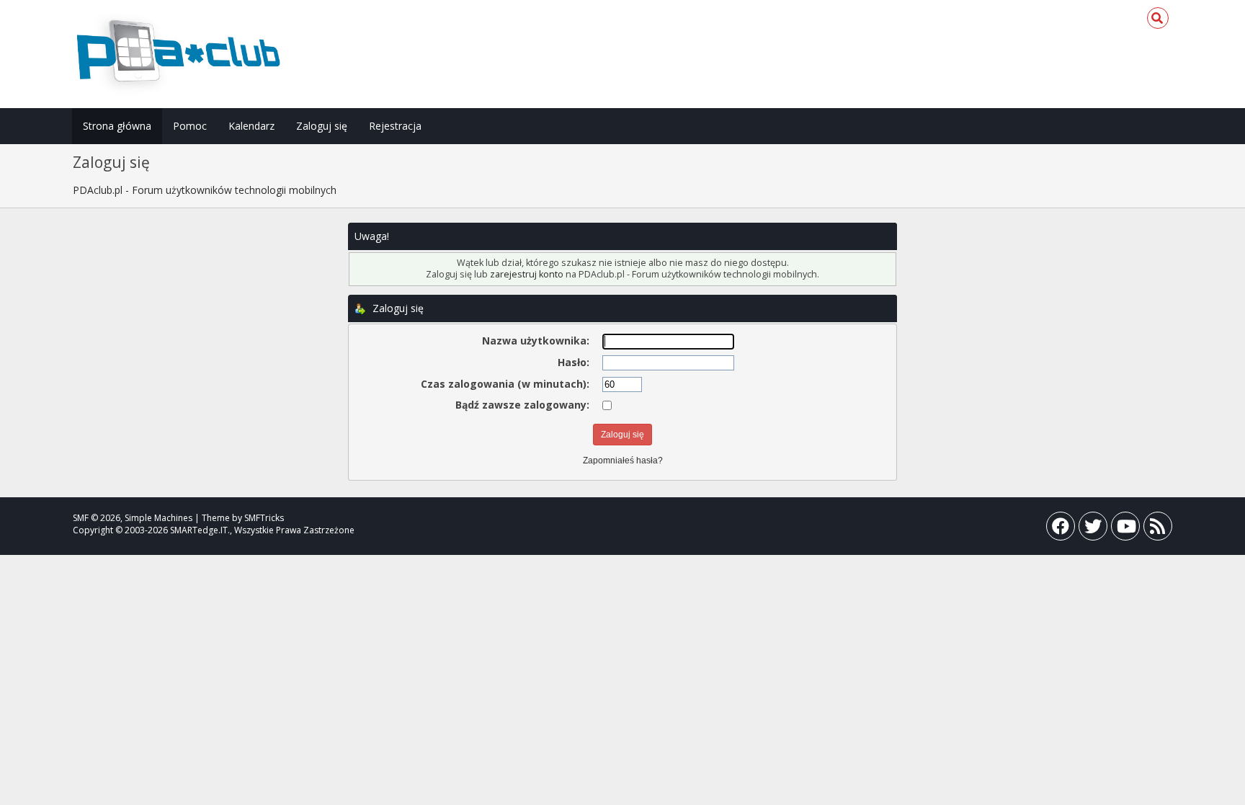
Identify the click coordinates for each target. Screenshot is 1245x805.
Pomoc (190, 126)
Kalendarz (251, 126)
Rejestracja (395, 126)
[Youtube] (1125, 529)
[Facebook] (1060, 529)
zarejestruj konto (526, 274)
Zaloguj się (321, 126)
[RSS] (1157, 529)
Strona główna (117, 126)
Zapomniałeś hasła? (623, 460)
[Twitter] (1093, 529)
